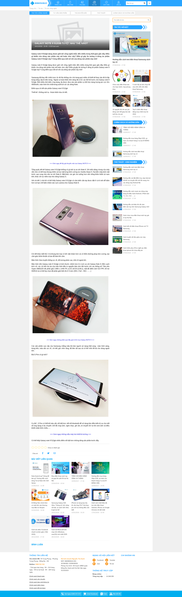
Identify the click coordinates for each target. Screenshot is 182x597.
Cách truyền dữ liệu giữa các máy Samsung (134, 238)
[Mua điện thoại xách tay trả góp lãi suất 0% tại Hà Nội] (60, 468)
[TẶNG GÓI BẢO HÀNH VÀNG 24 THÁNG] (80, 468)
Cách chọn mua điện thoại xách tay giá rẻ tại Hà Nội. (136, 216)
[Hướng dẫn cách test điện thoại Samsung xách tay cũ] (132, 44)
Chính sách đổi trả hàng (37, 588)
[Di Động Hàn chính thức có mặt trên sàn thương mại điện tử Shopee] (40, 495)
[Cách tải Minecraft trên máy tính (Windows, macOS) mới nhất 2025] (60, 521)
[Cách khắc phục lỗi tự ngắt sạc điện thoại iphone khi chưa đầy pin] (117, 250)
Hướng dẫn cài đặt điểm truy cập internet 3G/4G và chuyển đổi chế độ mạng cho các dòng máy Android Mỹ (137, 180)
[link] (55, 453)
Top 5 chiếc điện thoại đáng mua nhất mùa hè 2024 (140, 112)
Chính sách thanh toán (37, 576)
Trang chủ (32, 8)
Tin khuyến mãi (81, 13)
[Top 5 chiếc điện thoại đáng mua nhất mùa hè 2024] (142, 101)
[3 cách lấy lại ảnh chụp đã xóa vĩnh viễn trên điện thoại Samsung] (142, 76)
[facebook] (42, 453)
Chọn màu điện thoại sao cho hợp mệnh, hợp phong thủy (121, 87)
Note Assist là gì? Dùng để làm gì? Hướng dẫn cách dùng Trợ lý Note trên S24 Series (40, 479)
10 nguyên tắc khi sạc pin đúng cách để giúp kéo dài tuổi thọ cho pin (121, 112)
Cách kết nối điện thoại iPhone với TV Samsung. (135, 227)
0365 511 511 (40, 564)
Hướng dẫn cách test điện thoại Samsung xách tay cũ (131, 61)
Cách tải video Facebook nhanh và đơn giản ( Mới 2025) (39, 532)
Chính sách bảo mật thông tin (39, 582)
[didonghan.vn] (40, 3)
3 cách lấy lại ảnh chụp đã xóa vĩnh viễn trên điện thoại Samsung (141, 87)
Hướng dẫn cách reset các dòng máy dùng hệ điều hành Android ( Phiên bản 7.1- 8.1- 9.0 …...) (136, 193)
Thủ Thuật (101, 13)
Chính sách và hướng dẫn (123, 13)
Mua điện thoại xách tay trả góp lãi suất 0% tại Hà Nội (60, 478)
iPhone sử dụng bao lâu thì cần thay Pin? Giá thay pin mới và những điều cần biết (80, 506)
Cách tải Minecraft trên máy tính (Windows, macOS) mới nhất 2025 (59, 532)
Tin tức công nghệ (51, 8)
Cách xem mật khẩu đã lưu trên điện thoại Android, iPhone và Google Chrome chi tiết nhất (100, 506)
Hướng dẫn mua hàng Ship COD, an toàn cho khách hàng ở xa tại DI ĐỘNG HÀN (99, 479)
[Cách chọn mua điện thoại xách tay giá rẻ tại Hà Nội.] (117, 217)
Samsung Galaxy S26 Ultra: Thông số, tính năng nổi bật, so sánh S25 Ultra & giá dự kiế (60, 506)
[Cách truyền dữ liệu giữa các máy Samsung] (117, 239)
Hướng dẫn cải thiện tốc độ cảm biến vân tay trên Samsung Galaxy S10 (136, 206)
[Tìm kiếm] (148, 20)
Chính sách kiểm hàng (36, 585)
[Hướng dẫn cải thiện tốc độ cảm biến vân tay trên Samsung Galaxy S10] (117, 207)
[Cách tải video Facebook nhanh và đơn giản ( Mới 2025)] (40, 521)
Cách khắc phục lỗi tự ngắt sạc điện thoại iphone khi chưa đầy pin (135, 249)
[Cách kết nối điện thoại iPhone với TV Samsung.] (117, 228)
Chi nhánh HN (128, 555)
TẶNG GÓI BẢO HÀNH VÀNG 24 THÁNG (79, 477)
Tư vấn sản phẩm (60, 13)
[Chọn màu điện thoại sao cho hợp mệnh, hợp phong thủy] (121, 76)
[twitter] (48, 453)
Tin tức (40, 8)
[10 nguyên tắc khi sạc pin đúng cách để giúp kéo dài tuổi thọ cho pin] (121, 101)
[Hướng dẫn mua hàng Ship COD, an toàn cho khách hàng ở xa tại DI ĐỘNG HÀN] (100, 468)
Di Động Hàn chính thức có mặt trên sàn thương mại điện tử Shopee (39, 505)
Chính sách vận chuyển (37, 579)
